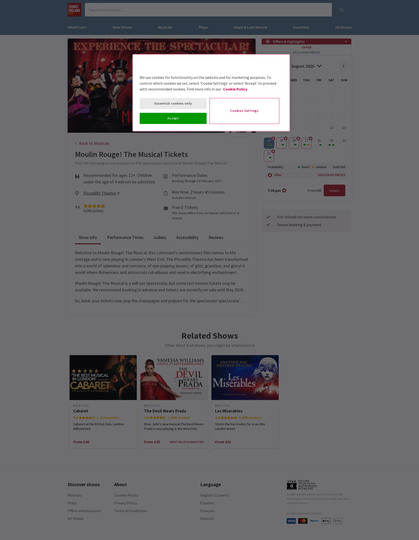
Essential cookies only (173, 103)
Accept (173, 118)
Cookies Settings (244, 110)
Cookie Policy (235, 89)
